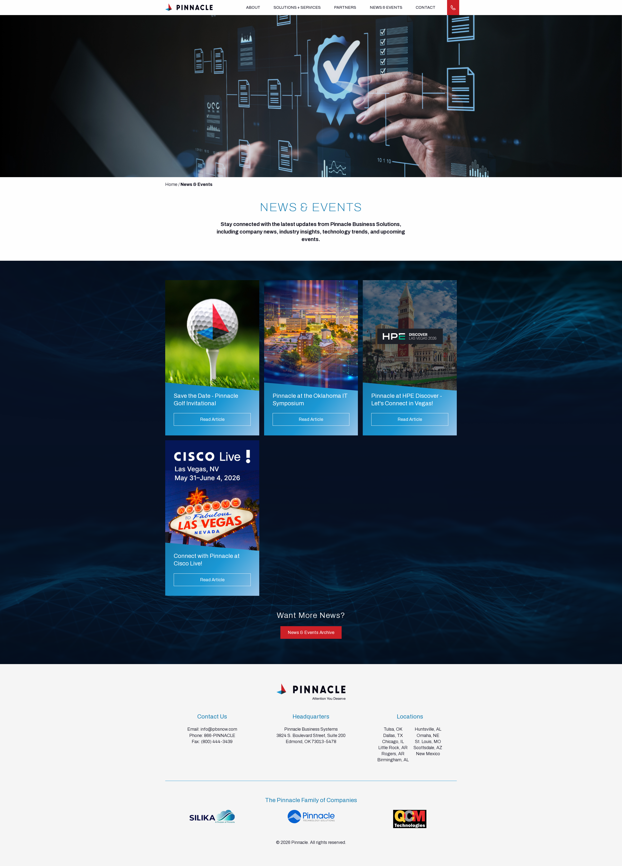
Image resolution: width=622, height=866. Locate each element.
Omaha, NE (428, 735)
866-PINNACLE (219, 735)
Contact (425, 7)
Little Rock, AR (393, 747)
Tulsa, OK (393, 729)
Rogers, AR (393, 753)
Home (171, 184)
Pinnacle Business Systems (311, 729)
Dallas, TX (393, 735)
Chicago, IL (393, 741)
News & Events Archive (311, 632)
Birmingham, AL (393, 759)
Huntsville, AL (428, 729)
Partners (345, 7)
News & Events (386, 7)
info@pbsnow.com (218, 729)
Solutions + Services (297, 7)
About (253, 7)
